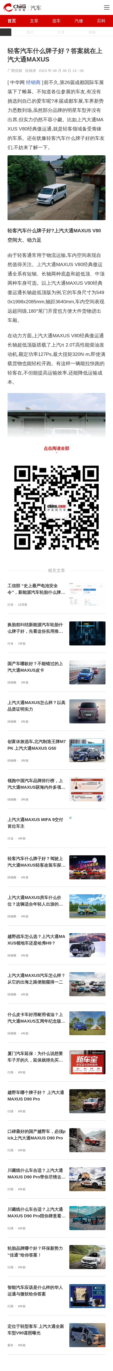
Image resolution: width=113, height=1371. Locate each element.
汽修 (79, 20)
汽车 (35, 8)
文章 (34, 20)
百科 (101, 20)
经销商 (33, 82)
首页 (12, 20)
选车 (56, 20)
